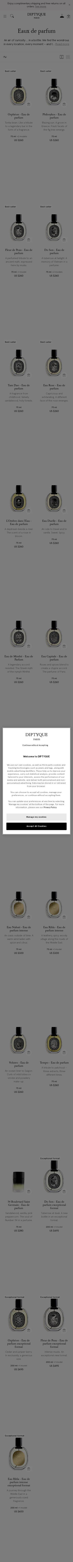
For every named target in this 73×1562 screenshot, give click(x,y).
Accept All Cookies (36, 826)
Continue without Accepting (35, 745)
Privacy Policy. (50, 807)
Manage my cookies (36, 817)
